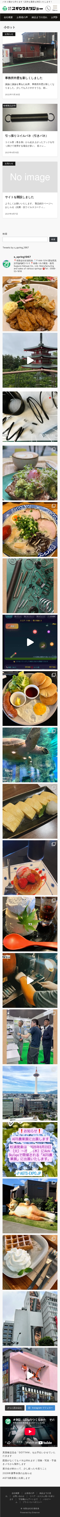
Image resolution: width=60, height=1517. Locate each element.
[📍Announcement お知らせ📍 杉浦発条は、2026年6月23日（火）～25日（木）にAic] (30, 1149)
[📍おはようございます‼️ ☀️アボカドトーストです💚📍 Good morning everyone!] (30, 473)
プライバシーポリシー (32, 1502)
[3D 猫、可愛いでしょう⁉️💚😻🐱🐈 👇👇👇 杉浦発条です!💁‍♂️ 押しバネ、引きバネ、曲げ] (30, 1375)
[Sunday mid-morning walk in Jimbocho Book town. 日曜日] (30, 1318)
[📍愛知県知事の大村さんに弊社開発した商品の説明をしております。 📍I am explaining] (30, 1036)
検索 (5, 233)
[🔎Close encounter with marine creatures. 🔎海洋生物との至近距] (30, 755)
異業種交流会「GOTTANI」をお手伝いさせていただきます (29, 1454)
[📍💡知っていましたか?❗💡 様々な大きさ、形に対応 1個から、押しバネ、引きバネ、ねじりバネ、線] (30, 585)
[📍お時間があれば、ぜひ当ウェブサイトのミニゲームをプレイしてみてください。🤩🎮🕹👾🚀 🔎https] (30, 642)
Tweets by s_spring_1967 (16, 247)
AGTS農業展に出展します (16, 1478)
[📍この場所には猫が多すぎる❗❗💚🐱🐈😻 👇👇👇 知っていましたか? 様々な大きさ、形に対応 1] (30, 1206)
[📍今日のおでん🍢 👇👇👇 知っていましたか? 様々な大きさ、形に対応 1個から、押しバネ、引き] (30, 811)
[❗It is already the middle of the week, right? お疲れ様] (30, 529)
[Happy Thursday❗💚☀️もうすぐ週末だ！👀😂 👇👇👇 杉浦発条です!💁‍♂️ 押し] (30, 867)
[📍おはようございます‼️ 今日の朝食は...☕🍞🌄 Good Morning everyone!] (30, 698)
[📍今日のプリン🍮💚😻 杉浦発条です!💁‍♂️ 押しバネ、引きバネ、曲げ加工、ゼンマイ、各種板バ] (30, 924)
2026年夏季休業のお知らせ (17, 1473)
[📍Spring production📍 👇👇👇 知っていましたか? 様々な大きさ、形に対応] (30, 980)
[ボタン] (48, 8)
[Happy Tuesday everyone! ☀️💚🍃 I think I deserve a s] (30, 1262)
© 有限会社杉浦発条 (30, 1508)
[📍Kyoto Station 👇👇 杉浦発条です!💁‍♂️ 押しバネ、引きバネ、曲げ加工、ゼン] (30, 1093)
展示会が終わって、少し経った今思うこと (25, 1468)
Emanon (36, 1512)
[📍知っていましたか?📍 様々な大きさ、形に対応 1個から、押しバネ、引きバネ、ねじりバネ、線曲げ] (30, 416)
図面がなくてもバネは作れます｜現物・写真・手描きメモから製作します (29, 1462)
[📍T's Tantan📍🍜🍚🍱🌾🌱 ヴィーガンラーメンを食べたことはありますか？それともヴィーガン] (30, 303)
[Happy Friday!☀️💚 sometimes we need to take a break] (30, 360)
